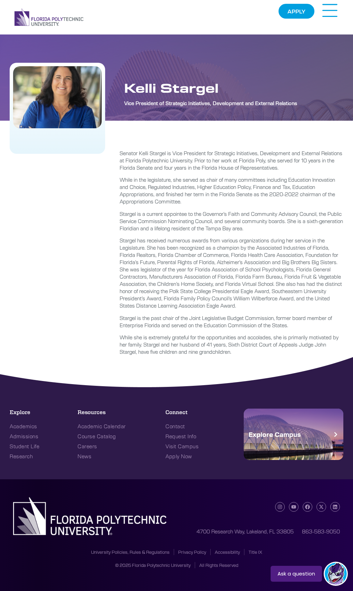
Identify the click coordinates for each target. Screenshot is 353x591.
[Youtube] (294, 507)
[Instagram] (280, 507)
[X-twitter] (321, 507)
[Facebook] (307, 507)
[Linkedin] (335, 507)
